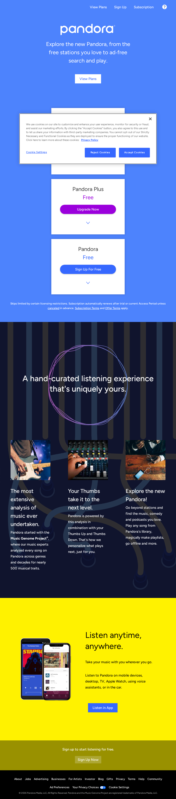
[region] (88, 138)
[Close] (150, 119)
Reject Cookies (100, 152)
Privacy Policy (89, 140)
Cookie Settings (36, 152)
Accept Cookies (134, 152)
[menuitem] (98, 7)
